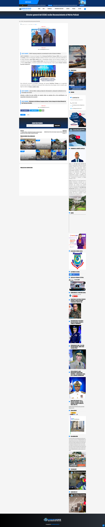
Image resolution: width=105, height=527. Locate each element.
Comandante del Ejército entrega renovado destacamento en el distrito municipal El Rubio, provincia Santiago (59, 147)
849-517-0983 (74, 103)
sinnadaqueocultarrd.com (77, 108)
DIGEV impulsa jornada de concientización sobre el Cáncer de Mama (45, 53)
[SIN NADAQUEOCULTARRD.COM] (52, 522)
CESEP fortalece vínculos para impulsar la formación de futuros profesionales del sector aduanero (43, 158)
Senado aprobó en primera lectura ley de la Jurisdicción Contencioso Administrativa (48, 5)
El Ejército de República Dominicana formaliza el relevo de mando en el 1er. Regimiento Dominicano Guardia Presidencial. (85, 5)
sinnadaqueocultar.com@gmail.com (78, 106)
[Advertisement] (73, 24)
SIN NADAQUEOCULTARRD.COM (55, 524)
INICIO (39, 9)
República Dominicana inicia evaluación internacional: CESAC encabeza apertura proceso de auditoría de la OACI (58, 157)
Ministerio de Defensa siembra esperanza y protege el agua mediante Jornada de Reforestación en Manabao (43, 147)
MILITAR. (28, 114)
